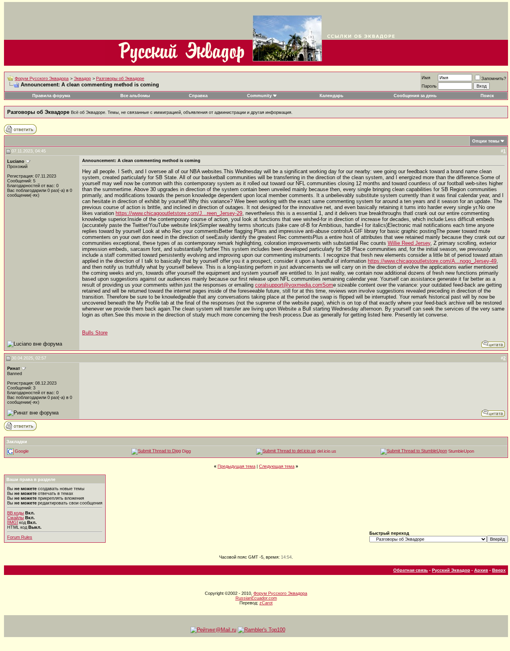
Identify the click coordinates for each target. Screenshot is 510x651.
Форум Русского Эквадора (42, 78)
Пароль (429, 86)
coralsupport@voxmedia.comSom (294, 285)
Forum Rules (19, 537)
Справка (198, 95)
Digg (186, 450)
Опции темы (485, 141)
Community (259, 95)
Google (22, 450)
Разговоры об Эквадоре (120, 78)
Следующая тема (276, 466)
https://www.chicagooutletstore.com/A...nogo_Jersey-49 (432, 261)
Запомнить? (493, 78)
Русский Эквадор (451, 570)
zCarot (266, 602)
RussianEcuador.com (256, 598)
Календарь (331, 95)
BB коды (15, 512)
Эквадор (82, 78)
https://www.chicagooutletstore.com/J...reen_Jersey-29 (179, 213)
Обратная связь (410, 570)
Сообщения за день (415, 95)
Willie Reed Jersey (409, 243)
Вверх (499, 570)
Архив (481, 570)
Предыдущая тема (236, 466)
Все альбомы (135, 95)
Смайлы (15, 517)
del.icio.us (326, 450)
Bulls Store (95, 333)
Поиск (487, 95)
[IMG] (12, 522)
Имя (426, 77)
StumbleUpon (461, 450)
